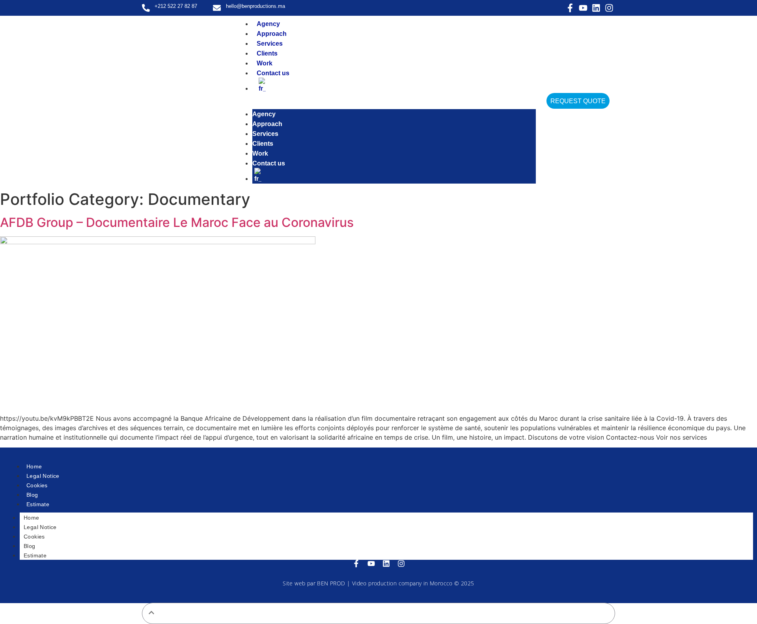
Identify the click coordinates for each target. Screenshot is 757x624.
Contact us (273, 73)
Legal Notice (43, 476)
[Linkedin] (596, 8)
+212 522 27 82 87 (176, 6)
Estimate (37, 504)
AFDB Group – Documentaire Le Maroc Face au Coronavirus (177, 222)
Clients (267, 53)
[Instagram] (609, 8)
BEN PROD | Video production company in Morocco (384, 583)
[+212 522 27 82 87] (146, 8)
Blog (32, 495)
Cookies (37, 485)
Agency (268, 23)
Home (34, 466)
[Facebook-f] (570, 8)
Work (264, 63)
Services (270, 43)
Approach (272, 33)
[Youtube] (583, 8)
